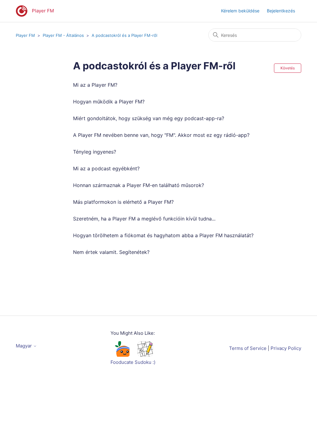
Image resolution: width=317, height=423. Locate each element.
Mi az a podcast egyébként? (106, 168)
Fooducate (122, 362)
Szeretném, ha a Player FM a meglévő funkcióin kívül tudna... (144, 219)
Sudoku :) (145, 362)
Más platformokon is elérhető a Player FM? (123, 202)
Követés (287, 68)
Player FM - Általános (63, 35)
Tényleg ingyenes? (94, 152)
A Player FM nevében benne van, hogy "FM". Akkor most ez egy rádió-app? (161, 135)
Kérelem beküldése (240, 10)
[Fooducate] (122, 355)
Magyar (24, 345)
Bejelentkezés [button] (281, 10)
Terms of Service (248, 348)
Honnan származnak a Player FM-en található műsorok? (138, 185)
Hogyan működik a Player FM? (109, 101)
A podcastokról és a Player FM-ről (124, 35)
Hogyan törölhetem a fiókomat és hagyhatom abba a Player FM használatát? (163, 235)
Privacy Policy (286, 348)
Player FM (25, 35)
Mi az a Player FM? (95, 85)
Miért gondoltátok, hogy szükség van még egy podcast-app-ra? (148, 118)
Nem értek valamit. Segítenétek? (111, 252)
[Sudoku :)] (145, 355)
